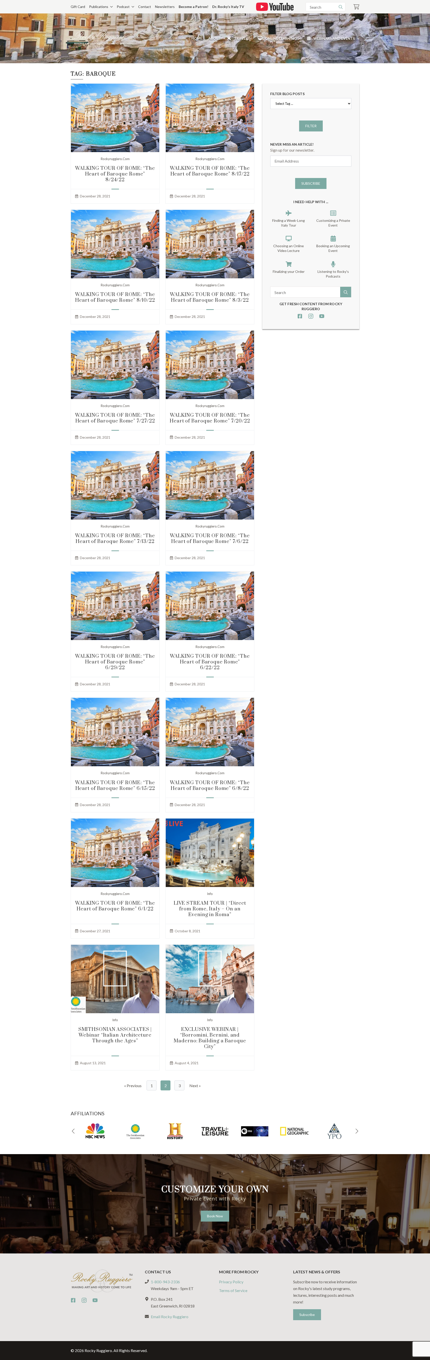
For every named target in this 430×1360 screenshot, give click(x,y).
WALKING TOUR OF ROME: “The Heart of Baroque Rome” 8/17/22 (210, 171)
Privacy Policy (231, 1281)
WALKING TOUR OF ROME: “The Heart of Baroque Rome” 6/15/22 (115, 785)
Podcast (123, 6)
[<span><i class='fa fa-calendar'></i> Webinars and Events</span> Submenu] (357, 38)
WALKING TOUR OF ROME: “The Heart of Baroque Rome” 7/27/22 (115, 418)
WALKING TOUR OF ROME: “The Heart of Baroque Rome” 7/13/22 (115, 538)
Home (196, 38)
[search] (340, 6)
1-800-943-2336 (165, 1281)
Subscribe (310, 183)
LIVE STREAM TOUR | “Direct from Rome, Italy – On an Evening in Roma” (210, 909)
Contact (144, 6)
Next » (195, 1085)
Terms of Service (233, 1290)
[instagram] (310, 316)
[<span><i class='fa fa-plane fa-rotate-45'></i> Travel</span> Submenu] (249, 38)
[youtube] (321, 316)
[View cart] (356, 6)
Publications (98, 6)
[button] (73, 1131)
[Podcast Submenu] (132, 6)
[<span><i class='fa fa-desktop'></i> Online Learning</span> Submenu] (299, 38)
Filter (311, 126)
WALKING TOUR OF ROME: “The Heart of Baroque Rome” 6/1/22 (115, 906)
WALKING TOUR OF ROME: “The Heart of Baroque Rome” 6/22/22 (210, 662)
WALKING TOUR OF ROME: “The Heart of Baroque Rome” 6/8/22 (210, 785)
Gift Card (78, 6)
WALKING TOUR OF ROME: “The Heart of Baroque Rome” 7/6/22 (210, 538)
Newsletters (165, 6)
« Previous (133, 1085)
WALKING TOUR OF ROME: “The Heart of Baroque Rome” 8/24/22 (115, 174)
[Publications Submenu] (110, 6)
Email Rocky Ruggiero (169, 1316)
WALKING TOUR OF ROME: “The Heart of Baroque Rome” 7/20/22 (210, 418)
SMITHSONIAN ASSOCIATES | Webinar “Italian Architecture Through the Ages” (115, 1035)
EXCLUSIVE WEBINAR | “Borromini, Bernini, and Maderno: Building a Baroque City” (210, 1038)
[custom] (299, 316)
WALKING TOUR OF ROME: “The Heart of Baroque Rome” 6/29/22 (115, 662)
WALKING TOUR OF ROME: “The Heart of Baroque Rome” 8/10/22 (115, 297)
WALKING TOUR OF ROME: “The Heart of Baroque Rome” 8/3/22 (210, 297)
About (214, 38)
